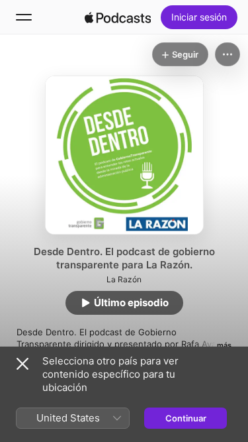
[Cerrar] (22, 364)
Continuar (185, 418)
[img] (118, 17)
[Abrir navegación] (23, 17)
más (224, 345)
